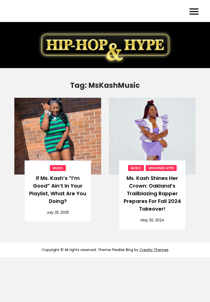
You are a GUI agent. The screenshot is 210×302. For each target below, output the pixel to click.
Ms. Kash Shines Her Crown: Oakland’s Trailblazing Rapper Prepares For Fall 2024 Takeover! (152, 193)
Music (57, 168)
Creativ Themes (154, 249)
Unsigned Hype (161, 168)
